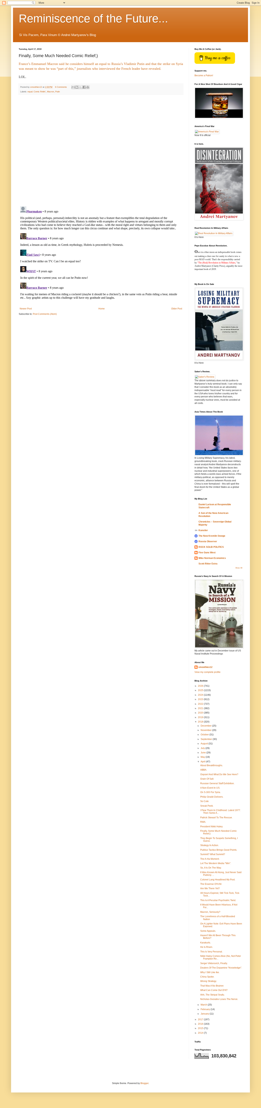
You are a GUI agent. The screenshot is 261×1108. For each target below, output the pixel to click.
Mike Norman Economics (212, 558)
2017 (201, 1019)
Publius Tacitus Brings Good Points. (218, 850)
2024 (201, 695)
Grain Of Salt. (207, 778)
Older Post (176, 308)
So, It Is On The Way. (210, 867)
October (205, 734)
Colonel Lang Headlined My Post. (217, 879)
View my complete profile (207, 672)
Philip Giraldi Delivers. (211, 797)
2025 (201, 690)
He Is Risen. (206, 947)
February (206, 1009)
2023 (201, 699)
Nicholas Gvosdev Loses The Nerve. (219, 999)
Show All (238, 568)
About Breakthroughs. (211, 765)
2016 (201, 1024)
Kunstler (203, 530)
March (204, 1004)
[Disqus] (101, 150)
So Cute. (204, 801)
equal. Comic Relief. (37, 91)
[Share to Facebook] (84, 87)
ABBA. (203, 769)
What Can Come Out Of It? (214, 990)
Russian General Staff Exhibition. (217, 783)
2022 (201, 704)
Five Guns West (207, 552)
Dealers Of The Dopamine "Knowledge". (221, 967)
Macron (50, 91)
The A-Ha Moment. (210, 859)
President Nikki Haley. (211, 826)
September (207, 739)
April (203, 761)
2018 (201, 721)
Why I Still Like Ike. (210, 972)
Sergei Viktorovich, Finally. (214, 963)
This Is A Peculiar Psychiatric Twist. (218, 900)
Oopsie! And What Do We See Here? (219, 774)
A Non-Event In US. (210, 788)
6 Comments (61, 87)
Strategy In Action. (209, 845)
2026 (201, 686)
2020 (201, 712)
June (203, 752)
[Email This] (73, 87)
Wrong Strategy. (208, 981)
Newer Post (26, 308)
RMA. (203, 822)
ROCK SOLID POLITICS (211, 547)
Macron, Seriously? (210, 912)
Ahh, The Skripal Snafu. (212, 994)
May (203, 757)
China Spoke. (207, 976)
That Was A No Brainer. (212, 985)
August (204, 743)
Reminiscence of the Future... (93, 18)
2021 (201, 708)
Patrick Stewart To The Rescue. (216, 817)
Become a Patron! (204, 75)
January (205, 1013)
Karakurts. (205, 942)
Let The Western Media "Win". (215, 863)
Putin (57, 91)
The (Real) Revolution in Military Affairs (216, 262)
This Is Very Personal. (211, 951)
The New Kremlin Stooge (212, 536)
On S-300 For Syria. (210, 792)
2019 (201, 717)
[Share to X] (80, 87)
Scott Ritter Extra (208, 563)
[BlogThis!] (77, 87)
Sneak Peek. (206, 806)
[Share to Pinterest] (88, 87)
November (206, 730)
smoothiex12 (205, 667)
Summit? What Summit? (212, 854)
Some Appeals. (208, 931)
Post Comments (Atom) (45, 314)
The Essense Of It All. (211, 884)
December (206, 725)
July (203, 748)
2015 (201, 1028)
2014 (201, 1033)
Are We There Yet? (210, 888)
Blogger (144, 1083)
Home (101, 308)
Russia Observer (208, 541)
